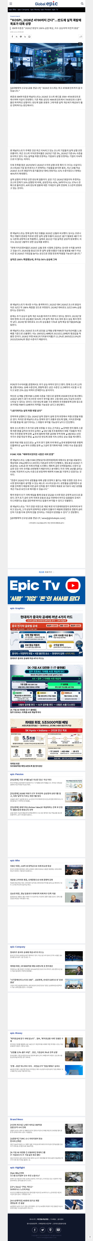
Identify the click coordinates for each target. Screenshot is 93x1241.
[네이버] (50, 1230)
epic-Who (12, 10)
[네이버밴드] (25, 37)
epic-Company (23, 10)
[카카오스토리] (42, 1230)
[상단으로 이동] (90, 1237)
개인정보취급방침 (42, 1219)
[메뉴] (11, 4)
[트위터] (17, 37)
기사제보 (53, 1219)
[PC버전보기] (58, 1230)
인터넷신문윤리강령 (59, 1224)
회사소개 (32, 1219)
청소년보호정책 (32, 1224)
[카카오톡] (21, 37)
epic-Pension (45, 10)
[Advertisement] (46, 282)
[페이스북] (12, 37)
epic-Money (35, 10)
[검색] (82, 4)
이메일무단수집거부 (45, 1224)
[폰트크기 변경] (80, 36)
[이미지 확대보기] (80, 44)
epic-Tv (55, 10)
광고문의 (60, 1219)
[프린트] (29, 37)
